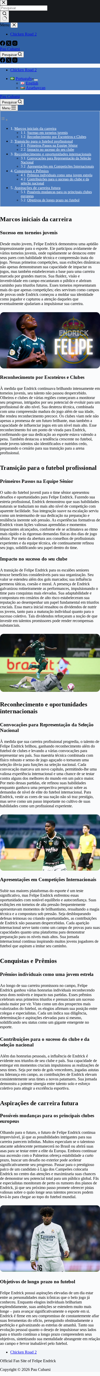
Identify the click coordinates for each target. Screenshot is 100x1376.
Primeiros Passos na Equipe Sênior (52, 145)
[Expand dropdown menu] (36, 80)
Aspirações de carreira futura (37, 187)
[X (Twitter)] (9, 61)
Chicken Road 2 (23, 70)
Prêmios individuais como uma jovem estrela (59, 175)
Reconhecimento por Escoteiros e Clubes (56, 137)
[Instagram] (14, 61)
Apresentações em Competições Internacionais (60, 166)
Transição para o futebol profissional (43, 141)
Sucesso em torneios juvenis (47, 133)
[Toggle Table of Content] (4, 120)
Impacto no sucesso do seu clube (50, 149)
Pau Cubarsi (10, 49)
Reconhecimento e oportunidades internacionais (52, 154)
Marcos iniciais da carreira (35, 128)
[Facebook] (3, 61)
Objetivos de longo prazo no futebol (53, 200)
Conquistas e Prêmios (31, 171)
